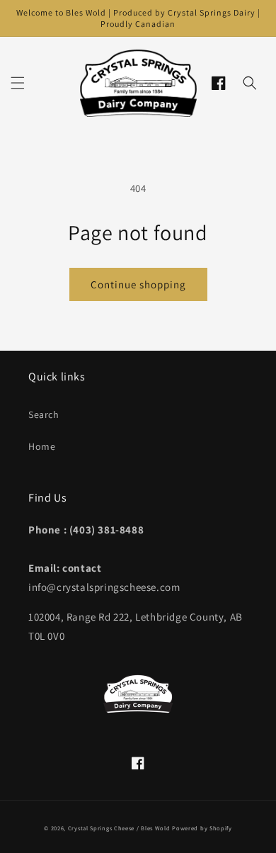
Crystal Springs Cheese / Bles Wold (119, 828)
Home (41, 446)
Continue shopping (138, 284)
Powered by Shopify (202, 828)
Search (43, 414)
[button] (17, 82)
